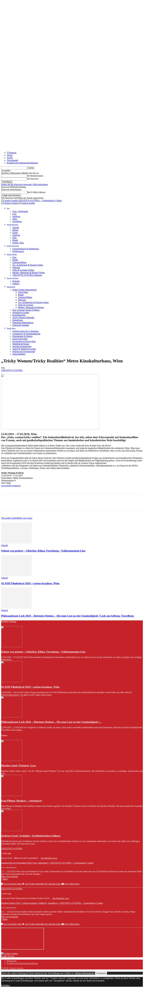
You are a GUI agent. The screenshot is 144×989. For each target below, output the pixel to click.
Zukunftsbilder (18, 354)
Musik (15, 240)
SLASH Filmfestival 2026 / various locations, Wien (30, 583)
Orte (8, 208)
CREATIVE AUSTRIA (12, 370)
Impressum (11, 961)
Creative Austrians (12, 278)
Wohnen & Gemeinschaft (23, 351)
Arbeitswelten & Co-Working (25, 331)
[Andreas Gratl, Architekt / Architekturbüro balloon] (11, 830)
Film (14, 237)
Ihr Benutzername (35, 176)
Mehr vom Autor (24, 518)
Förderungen (18, 251)
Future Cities (18, 243)
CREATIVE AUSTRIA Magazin (27, 275)
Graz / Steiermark (20, 211)
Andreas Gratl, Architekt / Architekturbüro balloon (30, 835)
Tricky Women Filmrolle (23, 317)
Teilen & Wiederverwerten (24, 349)
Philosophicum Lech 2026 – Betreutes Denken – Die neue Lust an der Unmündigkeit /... (51, 721)
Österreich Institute (20, 325)
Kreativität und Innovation (24, 341)
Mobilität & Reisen (20, 344)
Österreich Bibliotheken (22, 322)
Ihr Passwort (32, 179)
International (11, 287)
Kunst (15, 232)
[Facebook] (5, 505)
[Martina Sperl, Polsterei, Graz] (11, 760)
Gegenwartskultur (12, 224)
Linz (14, 214)
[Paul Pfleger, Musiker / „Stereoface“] (11, 795)
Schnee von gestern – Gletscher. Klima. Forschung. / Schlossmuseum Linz (43, 550)
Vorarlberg (17, 221)
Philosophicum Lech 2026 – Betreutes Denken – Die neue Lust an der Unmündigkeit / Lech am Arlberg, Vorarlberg (67, 615)
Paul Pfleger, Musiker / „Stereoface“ (21, 800)
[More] (46, 505)
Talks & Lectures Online (23, 270)
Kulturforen (17, 320)
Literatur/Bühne (19, 262)
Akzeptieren (101, 973)
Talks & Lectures (25, 305)
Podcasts (16, 267)
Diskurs (15, 283)
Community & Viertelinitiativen (26, 334)
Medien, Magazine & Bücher (31, 307)
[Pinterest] (26, 505)
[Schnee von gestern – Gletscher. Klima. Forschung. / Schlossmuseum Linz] (16, 543)
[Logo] (9, 203)
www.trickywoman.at (10, 485)
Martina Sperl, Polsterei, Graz (18, 765)
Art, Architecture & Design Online (27, 265)
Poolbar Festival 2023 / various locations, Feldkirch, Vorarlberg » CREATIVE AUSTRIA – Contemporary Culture (52, 903)
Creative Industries (13, 246)
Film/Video (23, 292)
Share (4, 879)
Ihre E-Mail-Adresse (36, 192)
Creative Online (12, 254)
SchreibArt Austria (20, 312)
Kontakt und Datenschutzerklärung (22, 163)
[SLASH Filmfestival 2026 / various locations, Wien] (16, 575)
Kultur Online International (24, 290)
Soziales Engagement (21, 346)
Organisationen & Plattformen (25, 249)
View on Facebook (9, 876)
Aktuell (15, 227)
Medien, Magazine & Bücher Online (28, 272)
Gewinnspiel (12, 160)
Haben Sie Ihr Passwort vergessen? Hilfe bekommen (24, 184)
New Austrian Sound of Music (26, 310)
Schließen (5, 985)
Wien (14, 219)
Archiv (10, 158)
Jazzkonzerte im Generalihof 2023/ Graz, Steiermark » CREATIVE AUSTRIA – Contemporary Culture (47, 863)
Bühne (15, 230)
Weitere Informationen (84, 973)
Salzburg (16, 216)
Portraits (16, 281)
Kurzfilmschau (18, 315)
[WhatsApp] (36, 505)
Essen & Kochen (19, 339)
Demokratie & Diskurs (22, 336)
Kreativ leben (11, 328)
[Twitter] (16, 505)
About (9, 155)
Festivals (16, 235)
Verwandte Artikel (9, 518)
